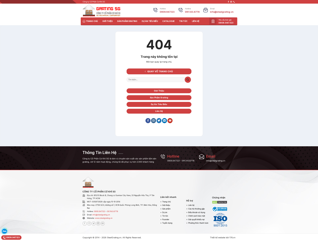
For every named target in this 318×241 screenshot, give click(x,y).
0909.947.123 (173, 160)
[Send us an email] (231, 2)
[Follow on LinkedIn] (164, 120)
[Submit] (188, 80)
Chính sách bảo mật (196, 216)
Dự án (164, 212)
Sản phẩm (166, 209)
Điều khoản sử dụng (196, 212)
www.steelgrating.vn (103, 218)
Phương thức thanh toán (198, 223)
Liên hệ (191, 205)
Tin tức (165, 216)
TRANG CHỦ (92, 21)
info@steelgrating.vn (101, 215)
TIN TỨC (183, 21)
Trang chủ (166, 201)
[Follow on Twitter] (159, 120)
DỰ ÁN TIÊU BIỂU (150, 21)
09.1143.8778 (112, 211)
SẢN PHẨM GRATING (127, 21)
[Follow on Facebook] (228, 2)
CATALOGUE (168, 21)
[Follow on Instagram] (153, 120)
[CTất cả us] (234, 2)
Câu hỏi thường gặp (196, 209)
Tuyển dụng (167, 223)
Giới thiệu (166, 205)
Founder (165, 219)
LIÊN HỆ (195, 21)
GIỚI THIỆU (107, 21)
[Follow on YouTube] (169, 120)
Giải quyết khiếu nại (196, 219)
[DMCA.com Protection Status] (219, 202)
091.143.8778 (188, 160)
